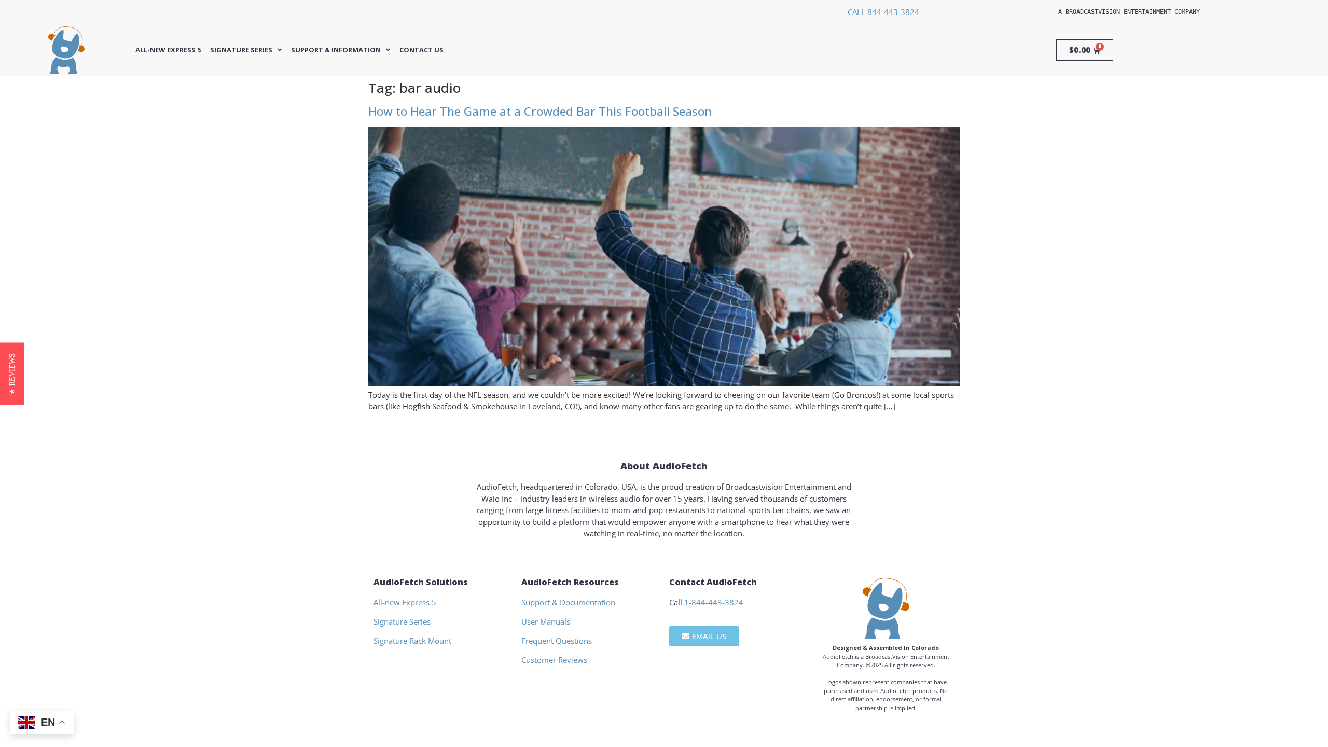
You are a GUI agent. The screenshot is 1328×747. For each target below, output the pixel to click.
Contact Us (421, 50)
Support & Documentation (568, 602)
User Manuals (545, 621)
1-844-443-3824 (713, 602)
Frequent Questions (556, 640)
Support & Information (336, 50)
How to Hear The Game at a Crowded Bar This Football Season (540, 111)
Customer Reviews (554, 660)
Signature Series (241, 50)
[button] (12, 373)
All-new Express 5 (168, 50)
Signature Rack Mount (412, 640)
